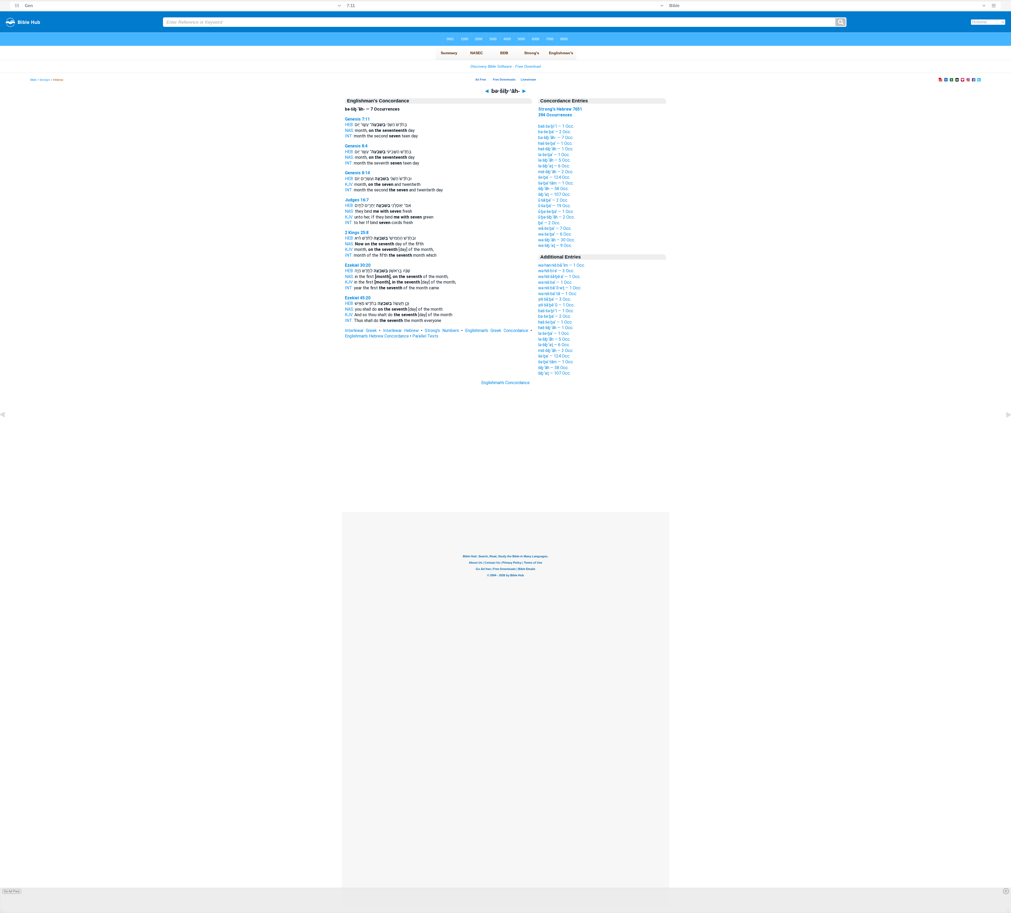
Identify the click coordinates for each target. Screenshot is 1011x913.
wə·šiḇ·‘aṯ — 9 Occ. (555, 245)
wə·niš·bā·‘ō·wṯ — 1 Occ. (559, 287)
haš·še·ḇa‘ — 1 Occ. (555, 143)
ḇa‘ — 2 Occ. (549, 222)
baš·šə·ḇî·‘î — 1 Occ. (556, 126)
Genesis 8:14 (357, 172)
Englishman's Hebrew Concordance (377, 336)
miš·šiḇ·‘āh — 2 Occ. (555, 171)
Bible (33, 79)
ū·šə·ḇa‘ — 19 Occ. (554, 205)
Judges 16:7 (357, 199)
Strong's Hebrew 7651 (560, 109)
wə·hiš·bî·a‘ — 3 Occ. (556, 270)
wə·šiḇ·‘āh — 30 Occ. (556, 239)
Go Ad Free (12, 891)
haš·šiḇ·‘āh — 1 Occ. (555, 148)
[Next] (1004, 426)
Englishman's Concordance (505, 382)
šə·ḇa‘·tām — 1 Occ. (556, 183)
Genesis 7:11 (357, 119)
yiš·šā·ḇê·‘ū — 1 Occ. (556, 304)
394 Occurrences (555, 114)
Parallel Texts (425, 336)
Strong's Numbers (442, 330)
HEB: (349, 124)
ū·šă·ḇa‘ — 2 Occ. (553, 200)
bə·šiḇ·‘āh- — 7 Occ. (555, 137)
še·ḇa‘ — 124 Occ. (554, 177)
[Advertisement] (505, 480)
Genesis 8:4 (356, 145)
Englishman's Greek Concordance (496, 330)
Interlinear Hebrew (401, 330)
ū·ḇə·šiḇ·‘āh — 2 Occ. (556, 217)
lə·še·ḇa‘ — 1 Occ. (554, 154)
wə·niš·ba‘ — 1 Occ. (555, 282)
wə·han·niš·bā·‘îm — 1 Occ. (561, 265)
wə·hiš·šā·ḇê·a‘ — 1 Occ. (559, 276)
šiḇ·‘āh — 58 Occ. (553, 188)
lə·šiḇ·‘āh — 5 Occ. (554, 160)
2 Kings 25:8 (357, 232)
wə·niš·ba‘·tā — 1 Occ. (557, 293)
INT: (349, 135)
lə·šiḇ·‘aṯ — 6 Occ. (554, 165)
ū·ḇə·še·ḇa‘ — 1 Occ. (556, 211)
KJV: (349, 184)
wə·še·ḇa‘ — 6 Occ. (555, 234)
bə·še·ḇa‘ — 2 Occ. (554, 131)
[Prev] (6, 426)
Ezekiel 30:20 (357, 265)
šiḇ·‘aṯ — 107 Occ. (554, 194)
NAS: (349, 130)
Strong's (44, 79)
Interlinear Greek (361, 330)
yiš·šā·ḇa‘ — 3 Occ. (554, 299)
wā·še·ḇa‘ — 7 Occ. (555, 228)
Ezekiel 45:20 (357, 297)
